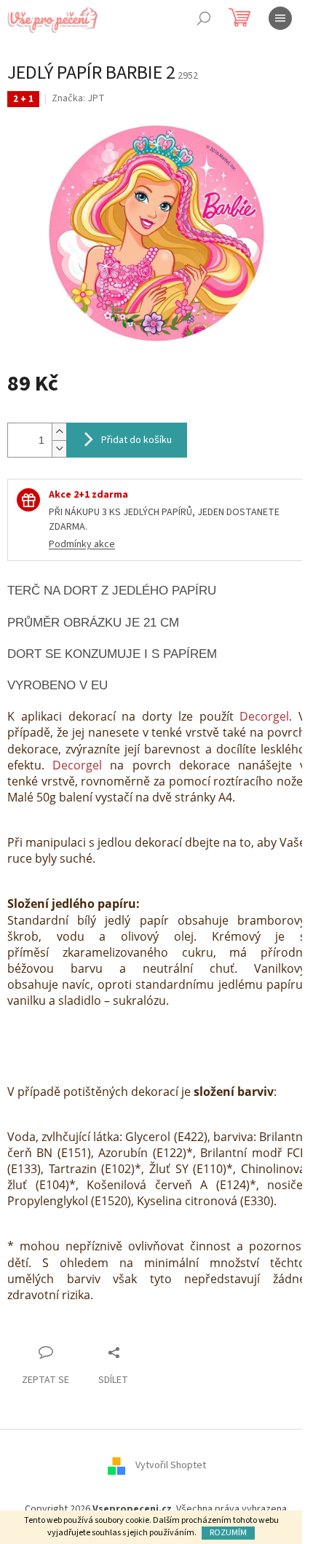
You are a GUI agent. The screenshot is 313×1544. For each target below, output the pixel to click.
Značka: (78, 98)
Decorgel (264, 716)
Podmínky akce (82, 544)
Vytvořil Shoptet (170, 1465)
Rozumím (228, 1533)
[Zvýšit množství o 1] (59, 431)
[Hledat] (203, 18)
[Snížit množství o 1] (59, 448)
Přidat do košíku (136, 440)
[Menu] (280, 18)
